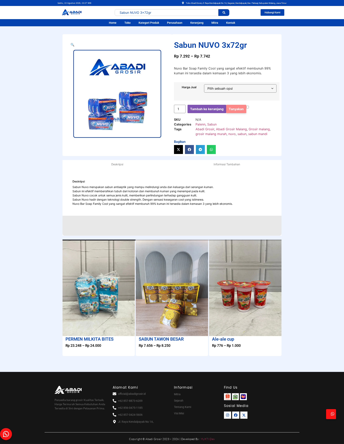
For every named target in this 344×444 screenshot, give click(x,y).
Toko (127, 22)
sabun (241, 134)
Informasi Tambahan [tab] (227, 164)
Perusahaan (174, 22)
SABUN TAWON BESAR (161, 339)
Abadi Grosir (204, 129)
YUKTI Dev (208, 439)
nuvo (232, 134)
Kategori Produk (149, 22)
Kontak (230, 22)
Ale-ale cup (223, 339)
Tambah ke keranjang (207, 109)
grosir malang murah (211, 134)
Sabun (212, 124)
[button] (72, 45)
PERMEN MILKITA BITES (89, 339)
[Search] (223, 12)
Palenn (200, 124)
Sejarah (178, 400)
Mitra (214, 22)
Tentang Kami (182, 407)
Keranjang (196, 22)
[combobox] (166, 12)
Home (112, 22)
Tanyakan (236, 109)
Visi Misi (179, 413)
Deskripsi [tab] (117, 164)
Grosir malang (259, 129)
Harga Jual (189, 87)
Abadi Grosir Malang (231, 129)
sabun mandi (257, 134)
